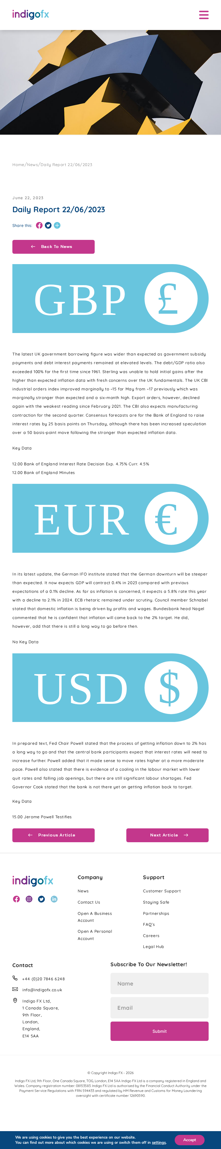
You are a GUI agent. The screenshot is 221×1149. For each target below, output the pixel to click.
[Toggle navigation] (204, 14)
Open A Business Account (95, 917)
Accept (189, 1140)
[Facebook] (39, 225)
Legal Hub (153, 946)
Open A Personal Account (95, 935)
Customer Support (162, 891)
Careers (151, 935)
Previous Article (56, 835)
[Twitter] (48, 225)
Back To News (56, 246)
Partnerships (156, 913)
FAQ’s (149, 924)
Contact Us (89, 902)
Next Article (164, 835)
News (32, 164)
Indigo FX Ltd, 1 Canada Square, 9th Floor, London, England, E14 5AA (40, 1018)
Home (18, 164)
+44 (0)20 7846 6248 (43, 978)
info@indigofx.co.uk (42, 989)
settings (159, 1142)
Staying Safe (156, 902)
